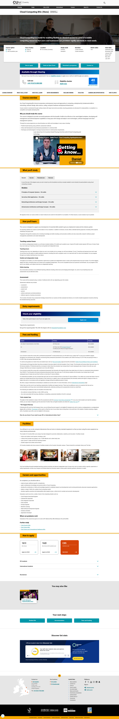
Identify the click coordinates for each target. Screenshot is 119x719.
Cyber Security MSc (25, 525)
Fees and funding (68, 92)
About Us (86, 7)
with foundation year (13, 51)
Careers (73, 7)
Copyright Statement (47, 717)
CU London (54, 681)
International (59, 7)
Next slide (98, 455)
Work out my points (92, 85)
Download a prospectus (70, 65)
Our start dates (73, 689)
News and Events (74, 691)
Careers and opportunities (96, 92)
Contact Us (99, 7)
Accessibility (40, 717)
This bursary (35, 409)
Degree (9, 49)
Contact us (90, 65)
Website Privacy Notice (79, 717)
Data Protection (87, 717)
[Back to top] (59, 675)
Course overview (7, 92)
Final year (50, 177)
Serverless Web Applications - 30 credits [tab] (33, 197)
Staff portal (89, 690)
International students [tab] (26, 566)
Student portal (90, 687)
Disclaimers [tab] (23, 575)
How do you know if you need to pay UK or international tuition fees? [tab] (40, 415)
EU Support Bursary (66, 347)
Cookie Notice (71, 717)
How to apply (29, 65)
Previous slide (21, 455)
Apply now (63, 84)
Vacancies (72, 698)
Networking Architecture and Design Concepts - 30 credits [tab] (38, 202)
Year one (24, 177)
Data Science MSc (25, 527)
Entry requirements (53, 92)
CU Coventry (36, 681)
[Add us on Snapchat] (99, 682)
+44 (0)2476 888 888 (34, 83)
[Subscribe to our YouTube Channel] (91, 682)
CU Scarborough (55, 684)
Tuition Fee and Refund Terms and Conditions (86, 361)
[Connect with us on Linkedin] (96, 682)
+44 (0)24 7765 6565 (39, 690)
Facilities (81, 92)
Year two (31, 177)
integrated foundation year (58, 328)
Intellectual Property (64, 717)
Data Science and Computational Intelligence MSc (33, 529)
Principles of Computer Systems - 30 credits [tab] (34, 192)
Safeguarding (73, 694)
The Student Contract (33, 717)
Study (32, 7)
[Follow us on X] (88, 682)
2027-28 (29, 51)
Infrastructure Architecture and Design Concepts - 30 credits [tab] (38, 207)
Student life (32, 620)
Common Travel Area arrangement (62, 400)
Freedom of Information (56, 717)
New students (73, 681)
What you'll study (22, 92)
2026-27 (29, 49)
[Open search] (104, 3)
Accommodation (59, 620)
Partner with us (73, 696)
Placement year (41, 177)
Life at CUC (46, 7)
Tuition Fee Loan (74, 401)
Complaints (73, 700)
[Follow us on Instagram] (94, 682)
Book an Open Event (49, 65)
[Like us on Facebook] (85, 682)
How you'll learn (37, 92)
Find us (72, 685)
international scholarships (78, 382)
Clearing (20, 7)
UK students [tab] (23, 561)
